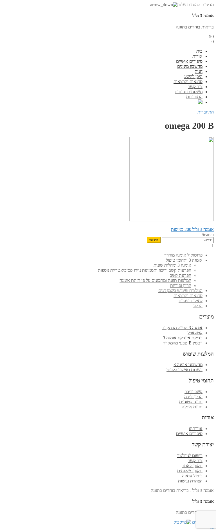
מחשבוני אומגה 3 (188, 364)
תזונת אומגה (192, 406)
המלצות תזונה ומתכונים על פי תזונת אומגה (155, 280)
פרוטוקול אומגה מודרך (183, 255)
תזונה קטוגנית (190, 401)
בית (199, 51)
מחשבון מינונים (189, 66)
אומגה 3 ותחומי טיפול (184, 260)
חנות (198, 71)
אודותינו (195, 428)
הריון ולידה (193, 396)
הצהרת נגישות (190, 480)
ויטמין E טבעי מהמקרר (182, 342)
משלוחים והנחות (188, 91)
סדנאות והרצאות (188, 81)
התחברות (194, 96)
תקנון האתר (192, 465)
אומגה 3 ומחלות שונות (172, 265)
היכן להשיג (193, 76)
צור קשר (195, 86)
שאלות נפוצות (190, 300)
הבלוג (197, 305)
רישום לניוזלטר (189, 455)
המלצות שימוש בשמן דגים (180, 290)
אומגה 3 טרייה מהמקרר (182, 327)
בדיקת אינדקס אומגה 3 (182, 337)
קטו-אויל (195, 332)
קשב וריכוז (193, 391)
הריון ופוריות (180, 285)
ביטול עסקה (192, 475)
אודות (197, 56)
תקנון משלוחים (189, 470)
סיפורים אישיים (189, 61)
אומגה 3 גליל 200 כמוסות (192, 229)
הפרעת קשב (180, 275)
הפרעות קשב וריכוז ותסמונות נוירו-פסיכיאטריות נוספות (144, 270)
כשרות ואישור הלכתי (184, 369)
